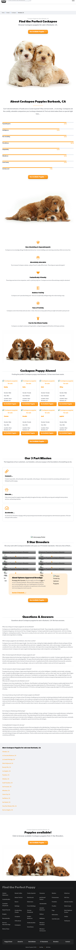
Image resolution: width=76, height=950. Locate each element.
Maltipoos (42, 918)
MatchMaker (32, 941)
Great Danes (30, 927)
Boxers (16, 901)
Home (3, 12)
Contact (67, 941)
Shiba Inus (67, 893)
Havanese (42, 893)
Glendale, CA (5, 751)
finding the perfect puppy (11, 481)
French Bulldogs (31, 906)
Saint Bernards (55, 919)
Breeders (55, 941)
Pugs (53, 910)
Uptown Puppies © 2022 (31, 947)
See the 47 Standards (18, 592)
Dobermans (30, 901)
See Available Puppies (37, 32)
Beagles (4, 914)
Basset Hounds (6, 910)
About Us (20, 941)
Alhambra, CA (6, 790)
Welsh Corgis (67, 906)
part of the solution (12, 517)
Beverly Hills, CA (6, 767)
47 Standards (44, 941)
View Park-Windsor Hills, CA (9, 806)
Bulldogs (17, 906)
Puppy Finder (8, 941)
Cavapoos (17, 916)
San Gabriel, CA (6, 802)
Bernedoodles (6, 918)
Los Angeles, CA (6, 771)
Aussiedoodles (6, 899)
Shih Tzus (66, 897)
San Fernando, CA (6, 786)
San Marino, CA (6, 798)
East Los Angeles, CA (7, 810)
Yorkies (66, 916)
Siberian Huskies (68, 901)
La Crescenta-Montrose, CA (9, 755)
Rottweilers (55, 914)
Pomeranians (55, 897)
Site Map (41, 947)
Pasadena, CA (5, 775)
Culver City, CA (6, 794)
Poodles (54, 906)
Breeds (8, 12)
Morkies (54, 893)
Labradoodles (43, 903)
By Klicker (48, 947)
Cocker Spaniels (31, 893)
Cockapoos (18, 925)
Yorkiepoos (67, 920)
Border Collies (18, 893)
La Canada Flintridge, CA (8, 759)
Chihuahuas (18, 920)
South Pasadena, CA (7, 782)
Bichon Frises (5, 929)
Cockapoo (14, 12)
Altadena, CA (5, 779)
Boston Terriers (18, 897)
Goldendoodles (31, 922)
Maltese (41, 914)
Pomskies (54, 901)
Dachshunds (30, 897)
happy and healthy (25, 497)
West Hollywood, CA (7, 763)
